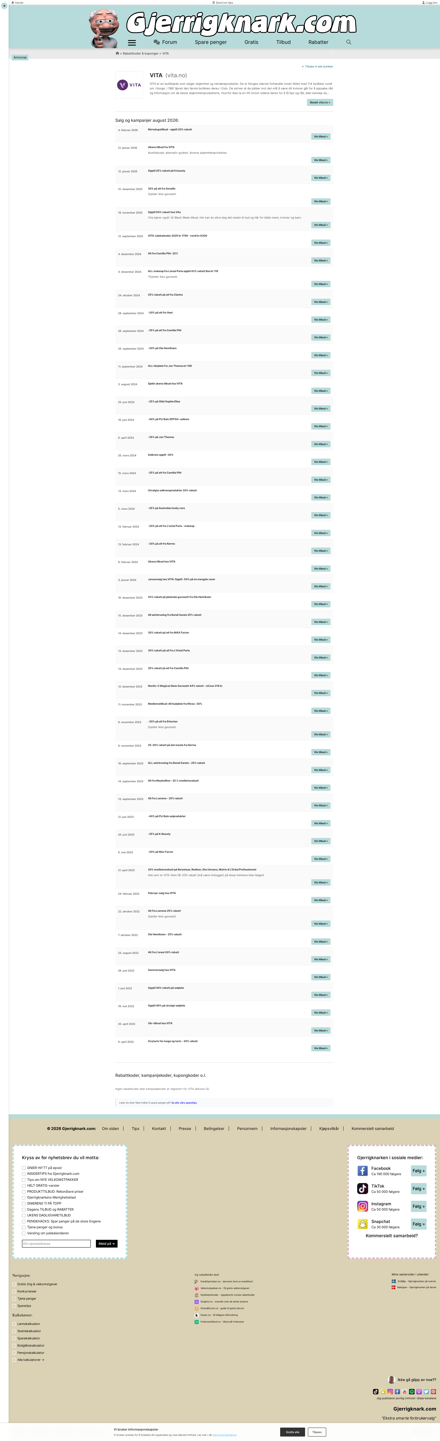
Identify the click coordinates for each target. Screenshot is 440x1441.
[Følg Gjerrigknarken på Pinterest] (433, 1391)
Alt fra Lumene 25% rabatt (164, 910)
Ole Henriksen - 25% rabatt (165, 934)
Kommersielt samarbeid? (392, 1235)
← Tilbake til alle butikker (317, 66)
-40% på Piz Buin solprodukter (167, 816)
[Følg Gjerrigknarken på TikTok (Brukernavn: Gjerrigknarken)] (375, 1391)
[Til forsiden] (241, 24)
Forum (169, 42)
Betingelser (214, 1128)
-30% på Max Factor (160, 851)
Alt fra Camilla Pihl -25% (163, 253)
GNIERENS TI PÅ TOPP (44, 1203)
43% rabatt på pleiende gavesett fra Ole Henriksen (179, 597)
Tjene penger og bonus (45, 1227)
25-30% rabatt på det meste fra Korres (172, 745)
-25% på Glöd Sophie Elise (164, 401)
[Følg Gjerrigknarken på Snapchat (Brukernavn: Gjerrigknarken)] (383, 1391)
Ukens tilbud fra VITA (161, 147)
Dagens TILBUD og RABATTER (50, 1209)
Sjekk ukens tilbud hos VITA (165, 383)
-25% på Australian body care (166, 508)
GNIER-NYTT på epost (44, 1168)
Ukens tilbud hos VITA (161, 561)
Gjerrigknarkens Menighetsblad (51, 1197)
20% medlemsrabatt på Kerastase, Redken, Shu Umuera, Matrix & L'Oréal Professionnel (202, 869)
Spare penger (211, 42)
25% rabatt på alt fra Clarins (165, 294)
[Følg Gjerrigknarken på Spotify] (412, 1391)
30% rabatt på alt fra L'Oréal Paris (169, 650)
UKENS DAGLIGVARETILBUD (49, 1215)
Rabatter (318, 42)
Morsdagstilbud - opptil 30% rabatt (170, 129)
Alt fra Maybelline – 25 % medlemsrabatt (173, 780)
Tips (135, 1128)
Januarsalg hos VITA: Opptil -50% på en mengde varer (181, 579)
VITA (165, 53)
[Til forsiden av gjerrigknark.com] (104, 28)
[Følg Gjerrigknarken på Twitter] (426, 1391)
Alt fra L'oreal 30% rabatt (163, 952)
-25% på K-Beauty (159, 834)
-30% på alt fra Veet (160, 312)
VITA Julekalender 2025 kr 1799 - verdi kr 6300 (177, 235)
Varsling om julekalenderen (48, 1233)
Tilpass (317, 1432)
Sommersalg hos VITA (161, 970)
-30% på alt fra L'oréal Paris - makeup (171, 526)
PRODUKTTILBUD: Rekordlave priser (55, 1191)
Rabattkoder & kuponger (140, 53)
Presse (185, 1128)
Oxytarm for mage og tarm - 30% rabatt (173, 1041)
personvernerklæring (224, 1434)
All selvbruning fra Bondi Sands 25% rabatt (174, 614)
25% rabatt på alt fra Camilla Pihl (168, 668)
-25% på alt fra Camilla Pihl (164, 330)
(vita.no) (176, 75)
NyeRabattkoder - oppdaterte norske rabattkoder (228, 1294)
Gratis (251, 42)
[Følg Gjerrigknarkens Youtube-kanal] (404, 1391)
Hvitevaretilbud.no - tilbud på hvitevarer (222, 1321)
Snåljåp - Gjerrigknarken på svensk (417, 1281)
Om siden (110, 1128)
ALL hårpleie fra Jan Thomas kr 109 (170, 365)
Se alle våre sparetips (184, 1102)
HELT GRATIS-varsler (43, 1185)
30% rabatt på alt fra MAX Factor (168, 632)
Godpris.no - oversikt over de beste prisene (224, 1301)
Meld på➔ (107, 1244)
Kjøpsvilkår (329, 1128)
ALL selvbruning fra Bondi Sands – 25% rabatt (176, 763)
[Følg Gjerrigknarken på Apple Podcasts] (419, 1391)
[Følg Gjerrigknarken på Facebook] (397, 1391)
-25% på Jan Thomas (161, 437)
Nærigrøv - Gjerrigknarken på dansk (416, 1287)
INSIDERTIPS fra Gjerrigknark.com (53, 1174)
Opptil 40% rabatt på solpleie (166, 987)
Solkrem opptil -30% (160, 454)
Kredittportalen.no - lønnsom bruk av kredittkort (227, 1281)
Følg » (419, 1170)
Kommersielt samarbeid (373, 1128)
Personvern (247, 1128)
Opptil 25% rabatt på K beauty (166, 170)
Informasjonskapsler (288, 1128)
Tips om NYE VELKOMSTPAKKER (52, 1180)
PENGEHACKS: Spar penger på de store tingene (64, 1221)
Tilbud (283, 42)
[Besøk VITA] (129, 85)
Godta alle (292, 1432)
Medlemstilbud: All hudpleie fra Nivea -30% (175, 703)
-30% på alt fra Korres (161, 543)
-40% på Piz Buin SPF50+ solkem (168, 419)
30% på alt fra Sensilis (161, 188)
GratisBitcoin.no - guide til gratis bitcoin (222, 1308)
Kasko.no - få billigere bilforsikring (219, 1315)
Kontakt (159, 1128)
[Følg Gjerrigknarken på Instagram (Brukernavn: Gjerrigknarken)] (390, 1391)
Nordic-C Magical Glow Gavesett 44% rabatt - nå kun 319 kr (185, 685)
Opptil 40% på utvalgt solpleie (166, 1005)
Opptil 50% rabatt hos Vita (164, 212)
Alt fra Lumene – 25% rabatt (165, 798)
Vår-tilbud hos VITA (160, 1023)
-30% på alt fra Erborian (163, 721)
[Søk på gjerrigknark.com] (350, 42)
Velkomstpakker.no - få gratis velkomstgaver (225, 1288)
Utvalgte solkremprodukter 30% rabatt (172, 490)
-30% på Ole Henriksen (162, 348)
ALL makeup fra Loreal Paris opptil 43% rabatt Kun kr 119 (183, 271)
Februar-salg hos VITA (162, 893)
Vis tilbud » (321, 136)
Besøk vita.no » (320, 102)
